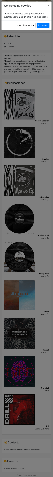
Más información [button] (25, 25)
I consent (43, 25)
